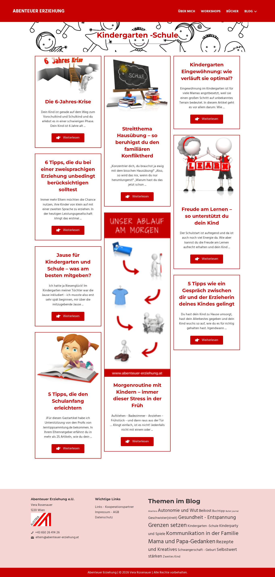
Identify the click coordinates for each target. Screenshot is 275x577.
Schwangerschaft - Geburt (197, 550)
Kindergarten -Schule (203, 526)
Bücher (232, 11)
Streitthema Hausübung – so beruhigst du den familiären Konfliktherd (137, 142)
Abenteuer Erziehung (38, 11)
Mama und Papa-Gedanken (181, 541)
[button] (68, 137)
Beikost (205, 511)
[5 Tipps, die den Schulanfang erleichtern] (68, 359)
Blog (248, 11)
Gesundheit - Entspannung (207, 518)
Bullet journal (232, 511)
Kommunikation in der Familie (202, 533)
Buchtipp (218, 511)
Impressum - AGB (107, 512)
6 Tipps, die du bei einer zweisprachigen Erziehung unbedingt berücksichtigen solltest (68, 175)
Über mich (186, 11)
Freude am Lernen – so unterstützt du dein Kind (207, 216)
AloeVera (152, 511)
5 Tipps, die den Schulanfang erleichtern (68, 401)
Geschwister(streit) (162, 518)
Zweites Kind (171, 556)
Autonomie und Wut (178, 510)
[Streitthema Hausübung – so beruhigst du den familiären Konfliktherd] (137, 88)
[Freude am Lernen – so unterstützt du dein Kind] (207, 168)
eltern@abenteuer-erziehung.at (57, 537)
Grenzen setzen (167, 525)
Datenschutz (104, 517)
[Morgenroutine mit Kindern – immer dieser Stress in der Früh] (137, 295)
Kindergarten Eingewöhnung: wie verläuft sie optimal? (207, 71)
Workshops (210, 11)
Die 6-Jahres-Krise (68, 102)
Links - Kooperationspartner (114, 507)
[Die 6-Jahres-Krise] (68, 74)
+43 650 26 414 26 (47, 532)
